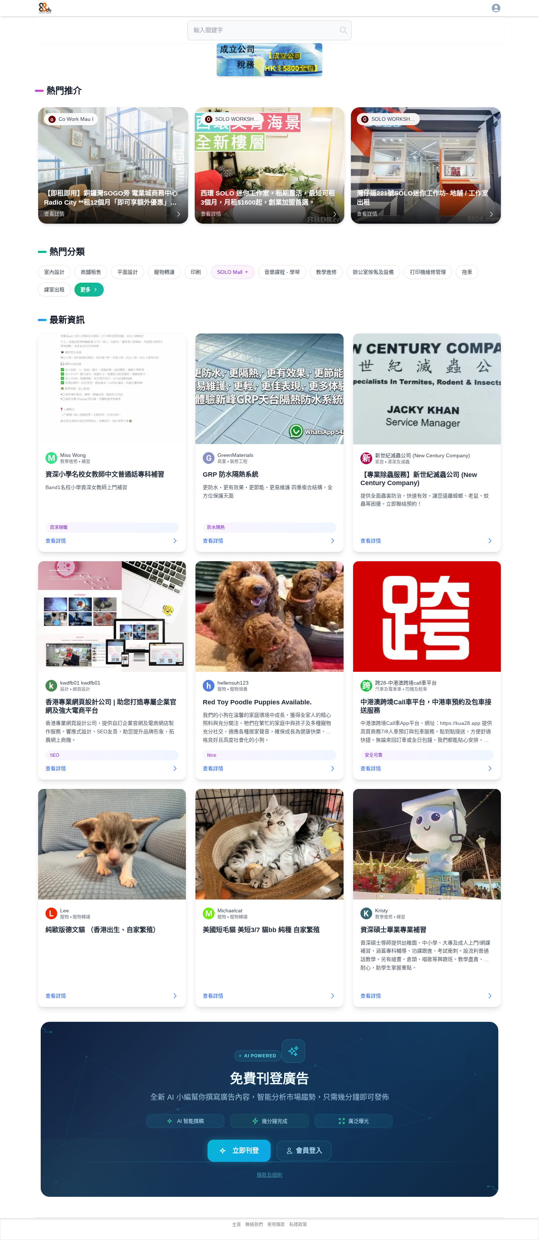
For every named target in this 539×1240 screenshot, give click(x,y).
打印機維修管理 (428, 272)
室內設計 (54, 272)
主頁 (236, 1224)
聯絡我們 (254, 1224)
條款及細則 (269, 1175)
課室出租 (54, 290)
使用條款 (276, 1224)
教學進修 (326, 272)
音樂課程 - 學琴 (282, 272)
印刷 (196, 272)
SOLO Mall (232, 272)
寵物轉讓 (164, 272)
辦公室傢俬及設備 (373, 272)
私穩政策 (298, 1224)
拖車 (467, 272)
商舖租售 (91, 272)
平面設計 (127, 272)
